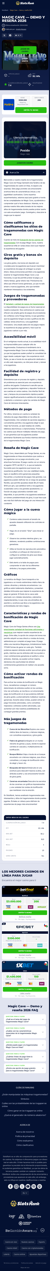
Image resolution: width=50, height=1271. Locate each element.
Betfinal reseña (25, 916)
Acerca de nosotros (24, 1134)
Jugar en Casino (25, 50)
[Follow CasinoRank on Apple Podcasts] (39, 1189)
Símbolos (24, 1101)
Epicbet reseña (25, 955)
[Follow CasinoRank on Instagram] (15, 1189)
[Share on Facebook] (10, 35)
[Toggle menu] (3, 3)
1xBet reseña (25, 993)
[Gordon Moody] (24, 1226)
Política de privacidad (24, 1139)
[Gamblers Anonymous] (21, 1219)
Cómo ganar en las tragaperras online (24, 1113)
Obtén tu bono (31, 110)
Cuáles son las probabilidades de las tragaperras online (24, 1108)
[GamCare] (33, 1219)
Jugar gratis (25, 59)
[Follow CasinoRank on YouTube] (27, 1189)
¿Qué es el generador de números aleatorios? (25, 1118)
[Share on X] (4, 35)
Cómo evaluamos (25, 1143)
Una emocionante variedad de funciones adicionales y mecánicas (24, 629)
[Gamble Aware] (21, 1233)
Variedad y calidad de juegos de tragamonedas (25, 304)
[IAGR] (11, 1219)
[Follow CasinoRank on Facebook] (10, 1189)
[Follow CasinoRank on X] (21, 1189)
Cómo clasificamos (24, 1148)
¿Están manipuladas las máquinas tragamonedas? (17, 1096)
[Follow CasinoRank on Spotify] (33, 1189)
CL (23, 1196)
